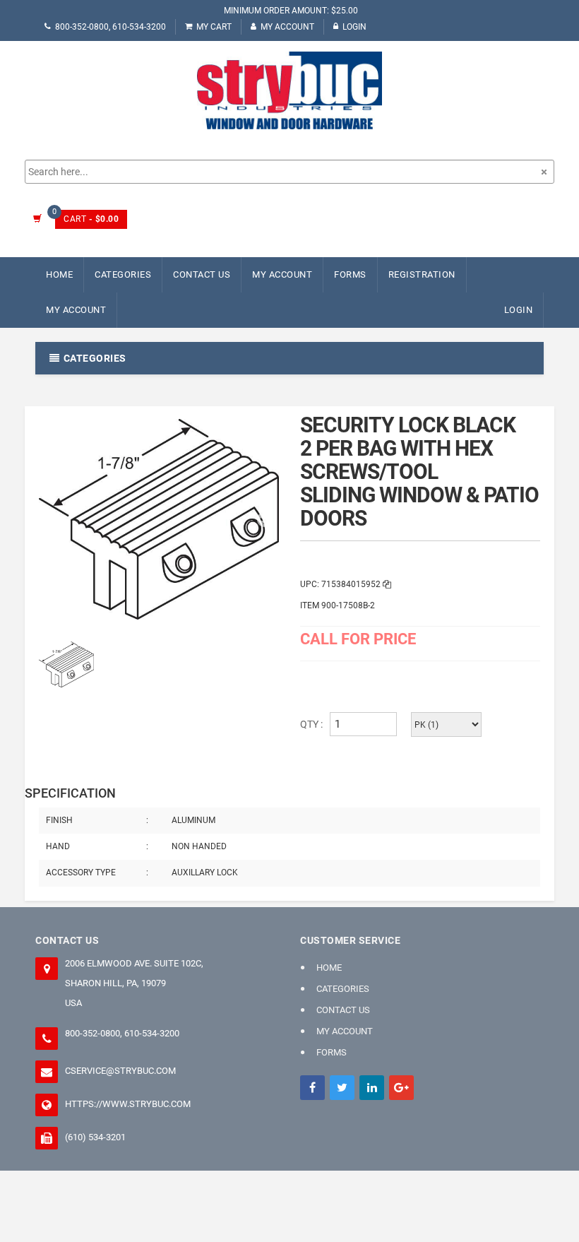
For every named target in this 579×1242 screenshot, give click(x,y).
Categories (123, 274)
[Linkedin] (371, 1087)
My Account (287, 27)
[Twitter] (342, 1087)
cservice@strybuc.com (120, 1070)
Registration (421, 274)
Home (59, 274)
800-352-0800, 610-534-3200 (110, 27)
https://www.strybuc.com (128, 1104)
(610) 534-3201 (95, 1137)
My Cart (214, 27)
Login (354, 27)
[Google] (401, 1087)
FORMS (350, 274)
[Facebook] (312, 1087)
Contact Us (201, 274)
